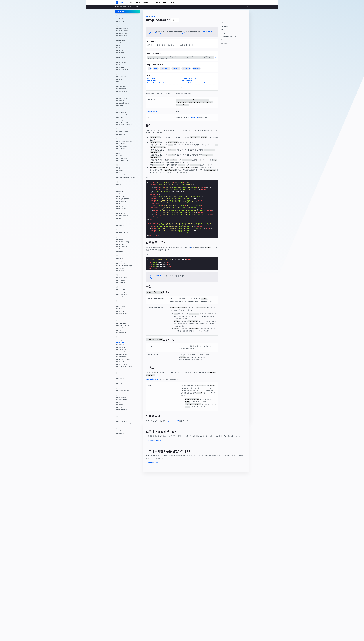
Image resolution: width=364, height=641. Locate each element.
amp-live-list (120, 251)
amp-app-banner (121, 62)
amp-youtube (120, 433)
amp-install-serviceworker (124, 216)
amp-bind (119, 81)
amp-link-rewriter (121, 246)
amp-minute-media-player (124, 266)
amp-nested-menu (121, 277)
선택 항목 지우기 (225, 26)
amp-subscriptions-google (124, 366)
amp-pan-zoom (120, 304)
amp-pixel (119, 309)
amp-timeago (120, 378)
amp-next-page (120, 280)
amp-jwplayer (120, 225)
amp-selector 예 (193, 117)
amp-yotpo (119, 431)
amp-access (119, 38)
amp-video (119, 402)
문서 (137, 2)
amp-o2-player (120, 289)
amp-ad (118, 48)
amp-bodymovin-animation (124, 84)
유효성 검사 (224, 43)
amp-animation (120, 57)
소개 (129, 2)
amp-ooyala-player (121, 294)
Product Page (151, 80)
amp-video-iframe (121, 400)
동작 (222, 23)
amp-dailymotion (121, 112)
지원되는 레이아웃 (153, 111)
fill (150, 68)
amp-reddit (119, 328)
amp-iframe (119, 191)
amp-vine (119, 407)
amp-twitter (119, 383)
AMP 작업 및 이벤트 (153, 379)
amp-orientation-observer (124, 297)
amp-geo (118, 167)
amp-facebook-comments (124, 141)
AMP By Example (160, 276)
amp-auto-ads (120, 67)
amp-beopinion (120, 79)
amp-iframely (120, 194)
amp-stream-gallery (122, 364)
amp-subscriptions (122, 369)
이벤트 (156, 2)
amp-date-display (121, 117)
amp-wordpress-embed (123, 424)
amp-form (119, 156)
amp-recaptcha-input (122, 325)
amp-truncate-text (121, 381)
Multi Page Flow (187, 80)
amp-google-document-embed (125, 175)
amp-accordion (120, 40)
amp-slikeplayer (121, 349)
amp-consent (120, 105)
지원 (172, 2)
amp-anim (119, 55)
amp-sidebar (120, 344)
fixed (155, 68)
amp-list (118, 249)
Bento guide (182, 33)
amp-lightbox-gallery (122, 242)
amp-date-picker (121, 120)
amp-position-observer (123, 313)
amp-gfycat (119, 170)
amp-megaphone (121, 263)
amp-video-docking (122, 397)
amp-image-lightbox (122, 199)
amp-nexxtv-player (121, 282)
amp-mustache (120, 270)
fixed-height (165, 68)
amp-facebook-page (122, 146)
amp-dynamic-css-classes (124, 124)
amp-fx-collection (121, 158)
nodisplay (176, 68)
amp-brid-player (121, 86)
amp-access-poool (121, 33)
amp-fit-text (119, 151)
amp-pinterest (120, 306)
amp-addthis (120, 50)
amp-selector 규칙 (172, 421)
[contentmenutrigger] (234, 20)
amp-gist (118, 172)
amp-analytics (120, 52)
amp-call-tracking (121, 98)
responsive (186, 68)
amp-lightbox (120, 244)
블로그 (165, 2)
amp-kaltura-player (122, 232)
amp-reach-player (121, 323)
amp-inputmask (121, 211)
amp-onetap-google (122, 292)
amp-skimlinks (120, 347)
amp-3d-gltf (119, 19)
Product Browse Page (189, 78)
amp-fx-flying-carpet (122, 160)
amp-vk (118, 412)
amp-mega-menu (121, 261)
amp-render (119, 330)
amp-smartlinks (121, 352)
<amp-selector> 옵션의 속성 (229, 36)
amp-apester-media (122, 60)
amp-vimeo (119, 404)
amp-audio (119, 64)
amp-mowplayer (121, 268)
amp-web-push (120, 419)
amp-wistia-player (121, 421)
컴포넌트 (152, 17)
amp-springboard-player (123, 359)
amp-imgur (119, 206)
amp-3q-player (120, 21)
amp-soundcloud (121, 357)
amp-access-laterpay (122, 31)
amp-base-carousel (122, 76)
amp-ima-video (120, 196)
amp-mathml (120, 258)
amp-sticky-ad (120, 361)
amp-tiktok (119, 376)
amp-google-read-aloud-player (125, 177)
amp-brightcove (121, 89)
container (196, 68)
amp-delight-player (122, 122)
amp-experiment (121, 134)
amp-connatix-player (122, 103)
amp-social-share (121, 354)
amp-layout (119, 239)
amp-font (119, 153)
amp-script (119, 340)
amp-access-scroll (121, 35)
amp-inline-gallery (121, 208)
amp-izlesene (120, 218)
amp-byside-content (122, 91)
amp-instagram (121, 213)
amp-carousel (120, 100)
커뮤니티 (146, 2)
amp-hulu (119, 184)
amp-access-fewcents (122, 28)
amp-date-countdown (122, 115)
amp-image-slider (121, 201)
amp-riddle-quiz (121, 333)
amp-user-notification (122, 390)
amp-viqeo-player (121, 409)
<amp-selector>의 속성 (228, 33)
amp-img (118, 203)
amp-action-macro (121, 43)
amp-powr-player (121, 316)
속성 (222, 29)
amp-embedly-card (122, 132)
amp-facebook (120, 148)
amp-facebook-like (121, 143)
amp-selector (120, 342)
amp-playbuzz (120, 311)
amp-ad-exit (119, 45)
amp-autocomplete (122, 69)
